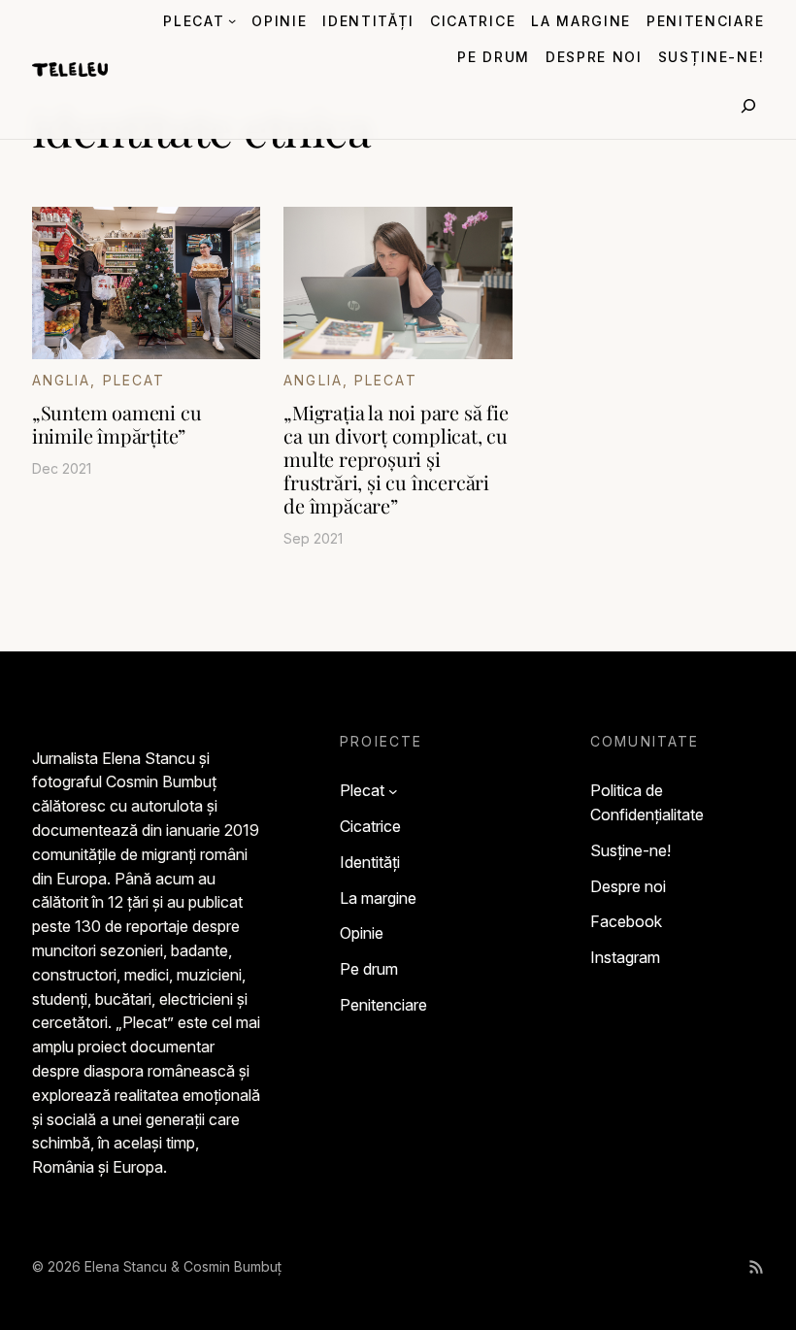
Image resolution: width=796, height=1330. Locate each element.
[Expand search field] (748, 105)
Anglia (61, 380)
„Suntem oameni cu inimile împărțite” (117, 424)
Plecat (134, 380)
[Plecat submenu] (232, 20)
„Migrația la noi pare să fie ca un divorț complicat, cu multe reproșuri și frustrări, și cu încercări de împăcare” (395, 459)
